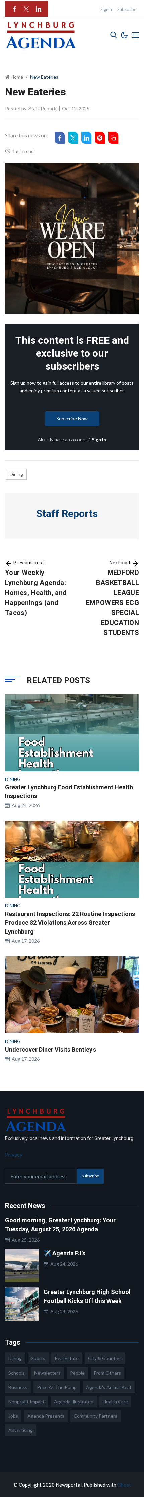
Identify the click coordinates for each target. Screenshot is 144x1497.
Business (17, 1387)
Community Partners (95, 1416)
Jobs (13, 1416)
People (77, 1373)
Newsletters (47, 1373)
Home (16, 77)
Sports (38, 1358)
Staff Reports (43, 108)
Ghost (124, 1485)
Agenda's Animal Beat (109, 1387)
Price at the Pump (57, 1387)
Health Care (115, 1401)
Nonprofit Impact (26, 1401)
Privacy (13, 1154)
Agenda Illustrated (73, 1401)
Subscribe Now (72, 418)
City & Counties (105, 1358)
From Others (107, 1373)
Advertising (20, 1430)
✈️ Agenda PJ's (64, 1253)
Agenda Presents (45, 1416)
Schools (16, 1373)
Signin (106, 9)
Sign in (99, 439)
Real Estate (67, 1358)
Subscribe (126, 9)
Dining (16, 474)
